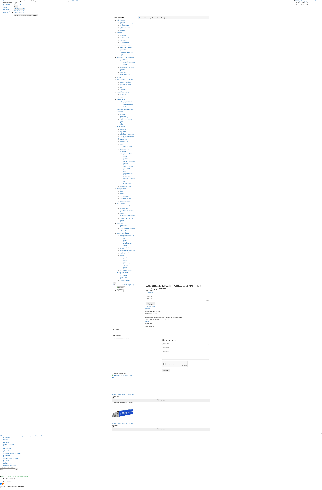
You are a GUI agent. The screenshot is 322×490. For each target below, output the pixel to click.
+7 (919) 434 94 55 (19, 9)
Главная (141, 18)
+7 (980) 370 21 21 (19, 12)
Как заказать (6, 9)
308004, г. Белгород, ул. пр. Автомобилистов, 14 (308, 1)
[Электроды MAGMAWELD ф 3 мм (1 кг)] (124, 284)
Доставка (147, 308)
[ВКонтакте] (1, 484)
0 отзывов (150, 292)
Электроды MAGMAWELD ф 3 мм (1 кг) (122, 423)
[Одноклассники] (3, 484)
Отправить (166, 370)
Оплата (147, 321)
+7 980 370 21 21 (73, 1)
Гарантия (147, 315)
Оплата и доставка (8, 11)
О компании (6, 4)
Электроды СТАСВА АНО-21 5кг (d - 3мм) (123, 394)
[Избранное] (114, 283)
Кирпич (22, 5)
